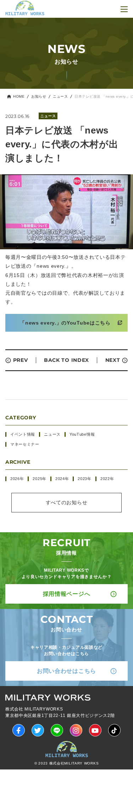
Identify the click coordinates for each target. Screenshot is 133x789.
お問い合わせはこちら (66, 671)
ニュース (60, 96)
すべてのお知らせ (67, 502)
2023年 (85, 479)
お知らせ (38, 96)
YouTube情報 (82, 434)
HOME (18, 96)
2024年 (62, 479)
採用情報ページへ (66, 594)
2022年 (107, 479)
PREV (20, 360)
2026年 (17, 479)
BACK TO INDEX (66, 360)
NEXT (112, 360)
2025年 (39, 479)
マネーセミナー (24, 444)
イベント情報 (22, 434)
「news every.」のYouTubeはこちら (65, 323)
